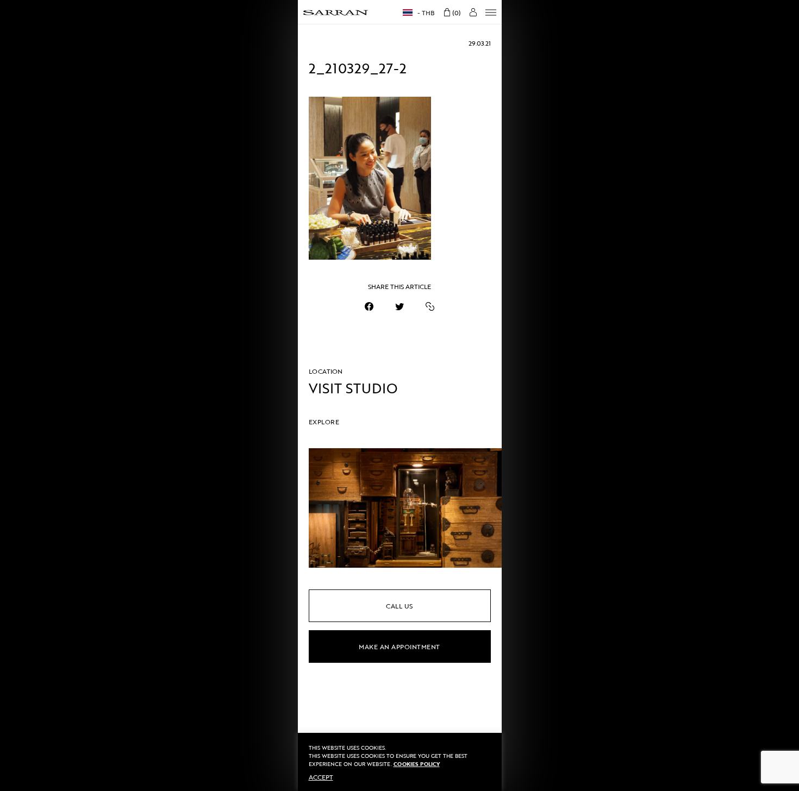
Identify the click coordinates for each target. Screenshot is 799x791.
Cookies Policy (417, 764)
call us (399, 606)
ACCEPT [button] (321, 777)
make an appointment (399, 646)
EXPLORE (324, 421)
